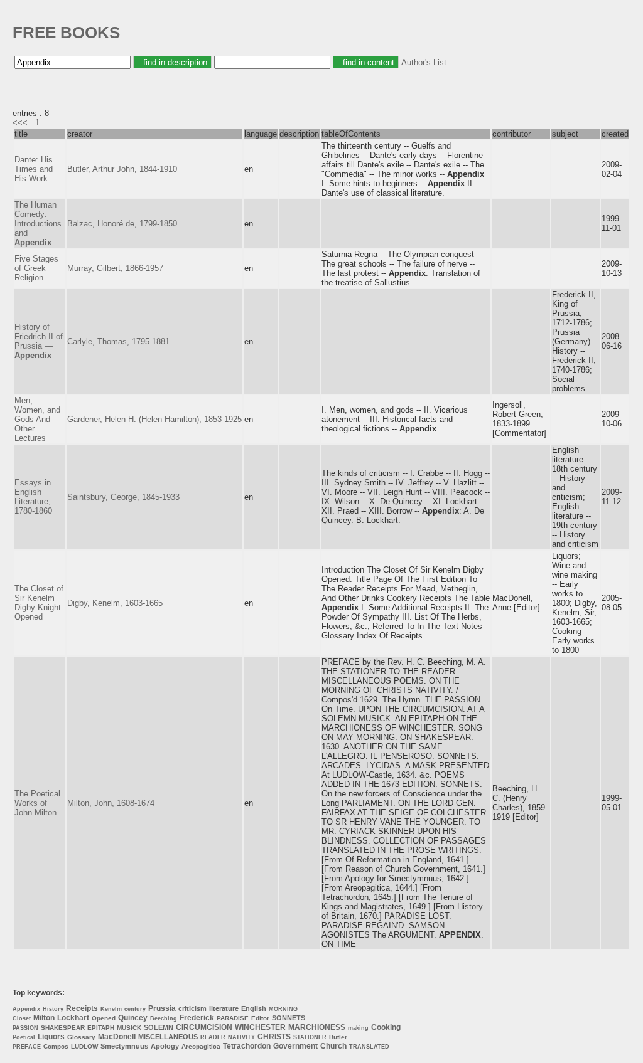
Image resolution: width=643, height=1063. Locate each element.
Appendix (26, 1009)
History (53, 1009)
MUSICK (129, 1027)
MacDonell (117, 1036)
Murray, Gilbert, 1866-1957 (115, 268)
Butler (338, 1037)
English (253, 1008)
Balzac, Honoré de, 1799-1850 (122, 223)
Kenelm (111, 1009)
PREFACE (27, 1047)
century (135, 1009)
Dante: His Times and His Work (33, 169)
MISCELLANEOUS (168, 1036)
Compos (55, 1046)
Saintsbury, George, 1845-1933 (123, 497)
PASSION (25, 1028)
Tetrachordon (247, 1046)
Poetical (24, 1037)
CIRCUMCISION (204, 1027)
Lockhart (73, 1017)
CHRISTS (274, 1036)
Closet (22, 1018)
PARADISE (233, 1018)
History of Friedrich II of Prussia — (38, 341)
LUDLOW (84, 1046)
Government (295, 1046)
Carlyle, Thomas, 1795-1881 (118, 341)
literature (224, 1008)
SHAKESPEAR (63, 1027)
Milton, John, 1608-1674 (110, 803)
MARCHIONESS (316, 1027)
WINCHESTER (260, 1027)
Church (333, 1046)
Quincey (133, 1017)
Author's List (423, 62)
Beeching (163, 1018)
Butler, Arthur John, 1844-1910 (122, 169)
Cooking (386, 1027)
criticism (192, 1008)
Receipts (82, 1008)
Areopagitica (200, 1046)
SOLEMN (158, 1027)
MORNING (283, 1009)
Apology (165, 1046)
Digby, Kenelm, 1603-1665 (115, 603)
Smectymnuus (124, 1046)
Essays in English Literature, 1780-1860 (33, 497)
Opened (104, 1018)
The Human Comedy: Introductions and (38, 223)
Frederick (197, 1017)
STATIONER (310, 1037)
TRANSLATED (369, 1047)
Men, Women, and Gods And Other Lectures (37, 419)
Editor (260, 1018)
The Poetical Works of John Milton (37, 803)
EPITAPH (100, 1027)
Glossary (81, 1037)
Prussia (162, 1008)
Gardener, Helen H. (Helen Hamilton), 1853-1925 (154, 419)
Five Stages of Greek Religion (36, 268)
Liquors (51, 1036)
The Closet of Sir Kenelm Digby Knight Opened (38, 602)
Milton (44, 1017)
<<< (20, 122)
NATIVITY (241, 1037)
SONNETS (288, 1018)
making (358, 1028)
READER (212, 1037)
